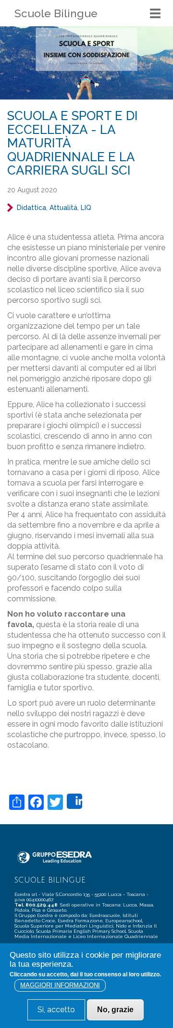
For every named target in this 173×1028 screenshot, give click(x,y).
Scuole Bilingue (56, 13)
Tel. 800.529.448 (36, 904)
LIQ (86, 207)
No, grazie (115, 1010)
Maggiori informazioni (60, 985)
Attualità (63, 207)
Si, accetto (56, 1009)
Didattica (31, 207)
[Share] (74, 801)
